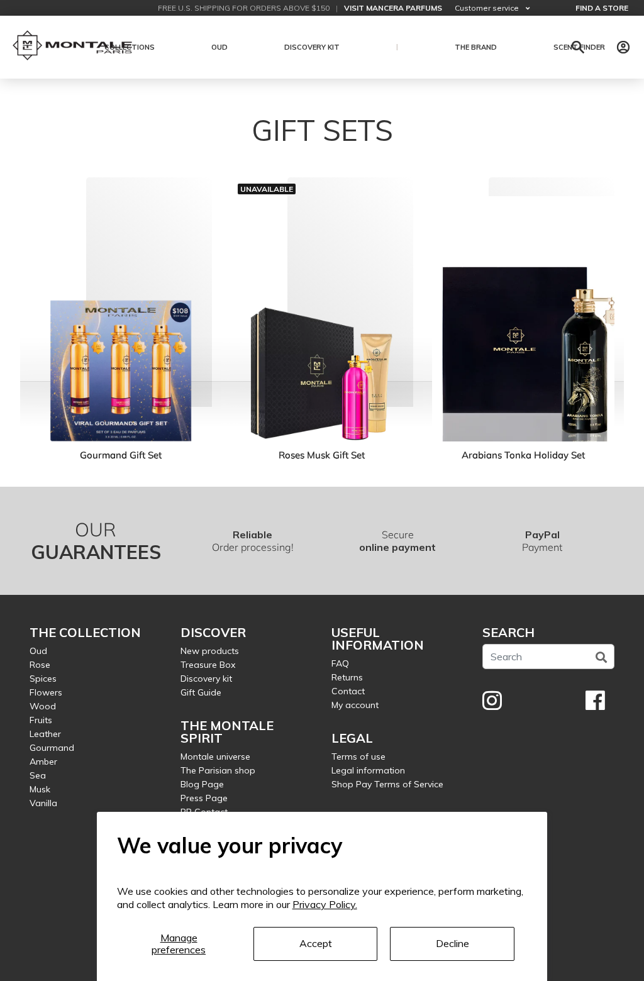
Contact (348, 691)
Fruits (41, 720)
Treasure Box (207, 664)
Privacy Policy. (324, 904)
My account (355, 705)
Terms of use (358, 756)
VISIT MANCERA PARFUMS (393, 8)
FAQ (340, 663)
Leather (45, 734)
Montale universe (215, 756)
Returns (347, 677)
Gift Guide (200, 692)
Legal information (368, 770)
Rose (40, 664)
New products (209, 651)
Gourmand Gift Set (121, 455)
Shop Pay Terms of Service (387, 784)
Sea (38, 775)
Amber (43, 761)
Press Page (204, 798)
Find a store (601, 8)
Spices (43, 678)
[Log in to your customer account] (623, 47)
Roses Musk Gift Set (322, 455)
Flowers (46, 692)
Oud (38, 651)
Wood (43, 706)
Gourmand (52, 747)
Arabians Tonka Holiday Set (523, 455)
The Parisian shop (217, 770)
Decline (452, 943)
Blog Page (202, 784)
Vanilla (43, 803)
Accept (315, 943)
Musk (40, 789)
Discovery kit (206, 678)
